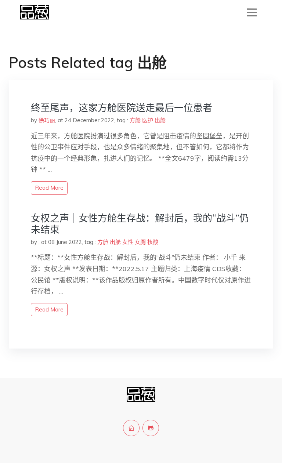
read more (49, 187)
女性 (127, 241)
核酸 (152, 241)
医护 (147, 120)
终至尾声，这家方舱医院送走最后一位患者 (121, 108)
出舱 (160, 120)
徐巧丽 (47, 120)
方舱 (135, 120)
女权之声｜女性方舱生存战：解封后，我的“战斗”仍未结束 (140, 224)
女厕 (140, 241)
